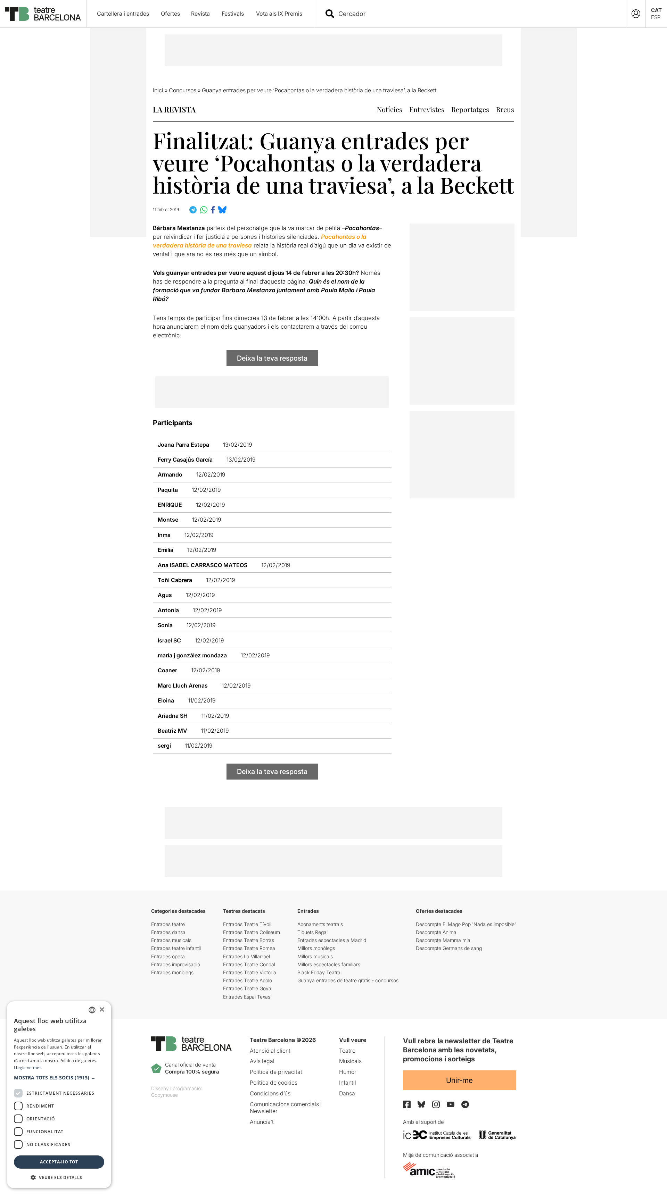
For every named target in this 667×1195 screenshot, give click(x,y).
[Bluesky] (421, 1104)
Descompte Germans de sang (449, 948)
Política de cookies (273, 1082)
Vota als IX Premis (279, 13)
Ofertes (170, 13)
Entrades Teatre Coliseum (251, 932)
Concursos (182, 90)
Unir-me (459, 1080)
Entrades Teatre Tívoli (247, 924)
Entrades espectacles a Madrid (331, 940)
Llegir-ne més (28, 1067)
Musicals (350, 1061)
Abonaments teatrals (320, 924)
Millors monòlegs (316, 948)
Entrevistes (426, 109)
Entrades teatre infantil (176, 948)
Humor (347, 1071)
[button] (59, 1078)
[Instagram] (436, 1104)
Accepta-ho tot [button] (59, 1162)
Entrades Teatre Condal (249, 964)
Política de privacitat (276, 1071)
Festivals (233, 13)
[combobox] (477, 13)
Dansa (347, 1093)
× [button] (101, 1009)
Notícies (389, 109)
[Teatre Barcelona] (43, 14)
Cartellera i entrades (123, 13)
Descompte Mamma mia (443, 940)
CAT (656, 10)
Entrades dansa (168, 932)
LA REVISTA (174, 109)
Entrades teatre (168, 924)
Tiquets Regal (312, 932)
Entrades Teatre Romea (249, 948)
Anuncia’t (262, 1121)
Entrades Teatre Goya (247, 988)
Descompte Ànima (436, 932)
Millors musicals (315, 956)
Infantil (347, 1082)
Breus (505, 109)
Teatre (347, 1050)
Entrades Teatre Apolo (247, 980)
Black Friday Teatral (319, 972)
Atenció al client (270, 1050)
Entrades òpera (168, 956)
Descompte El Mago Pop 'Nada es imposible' (466, 924)
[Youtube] (450, 1104)
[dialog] (59, 1094)
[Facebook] (407, 1104)
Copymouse (164, 1095)
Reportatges (470, 109)
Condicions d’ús (270, 1093)
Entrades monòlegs (172, 972)
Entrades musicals (171, 940)
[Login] (636, 13)
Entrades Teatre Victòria (249, 972)
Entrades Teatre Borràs (248, 940)
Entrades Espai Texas (246, 997)
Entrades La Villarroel (246, 956)
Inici (158, 90)
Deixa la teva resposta (272, 358)
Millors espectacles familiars (328, 964)
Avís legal (262, 1061)
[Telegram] (465, 1104)
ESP (655, 17)
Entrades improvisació (175, 964)
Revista (200, 13)
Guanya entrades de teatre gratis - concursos (347, 980)
